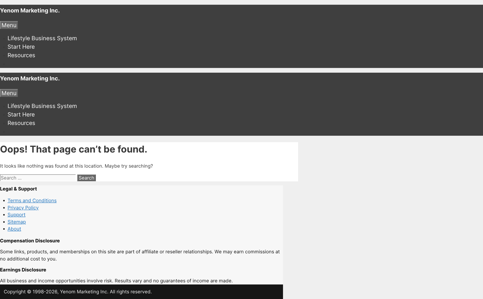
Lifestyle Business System (42, 38)
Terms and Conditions (32, 200)
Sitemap (17, 222)
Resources (21, 55)
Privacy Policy (23, 207)
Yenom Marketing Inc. (30, 10)
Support (16, 214)
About (14, 229)
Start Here (21, 46)
